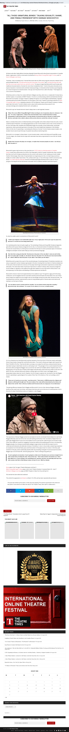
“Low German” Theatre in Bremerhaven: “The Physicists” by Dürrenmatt (20, 641)
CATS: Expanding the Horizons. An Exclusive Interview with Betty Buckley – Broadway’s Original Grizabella (27, 652)
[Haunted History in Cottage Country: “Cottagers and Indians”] (57, 530)
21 (44, 688)
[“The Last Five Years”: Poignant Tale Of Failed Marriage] (27, 530)
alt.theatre (23, 478)
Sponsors (43, 730)
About (12, 730)
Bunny (36, 75)
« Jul (6, 697)
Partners (38, 730)
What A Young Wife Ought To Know (48, 75)
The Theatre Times (13, 728)
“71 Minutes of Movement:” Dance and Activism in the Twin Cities (18, 665)
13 (36, 685)
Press (47, 730)
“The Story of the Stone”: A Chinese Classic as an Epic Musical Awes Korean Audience (22, 635)
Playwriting (51, 20)
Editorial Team (32, 730)
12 (27, 685)
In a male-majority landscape (17, 159)
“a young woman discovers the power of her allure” (31, 82)
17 (9, 688)
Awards (26, 730)
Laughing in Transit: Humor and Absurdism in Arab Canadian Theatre (19, 638)
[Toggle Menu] (65, 6)
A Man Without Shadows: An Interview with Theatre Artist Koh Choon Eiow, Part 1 (22, 659)
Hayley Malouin (25, 20)
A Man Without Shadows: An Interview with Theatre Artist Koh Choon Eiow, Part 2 (22, 655)
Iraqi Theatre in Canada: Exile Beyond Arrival (14, 645)
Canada (40, 20)
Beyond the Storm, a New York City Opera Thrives (15, 662)
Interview (45, 20)
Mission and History (19, 730)
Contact (51, 730)
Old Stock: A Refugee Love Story (33, 95)
